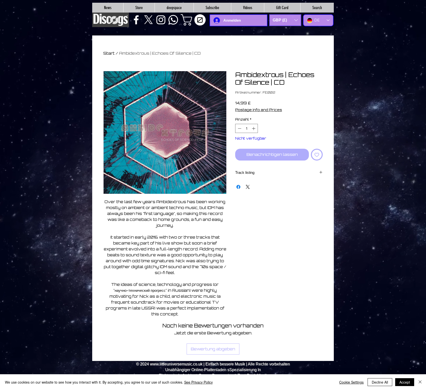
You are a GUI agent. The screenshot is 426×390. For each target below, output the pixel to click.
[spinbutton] (246, 128)
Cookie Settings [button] (351, 382)
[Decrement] (239, 128)
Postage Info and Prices (258, 110)
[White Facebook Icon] (136, 20)
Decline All (380, 382)
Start (109, 53)
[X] (148, 20)
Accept (404, 382)
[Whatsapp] (173, 20)
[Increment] (254, 128)
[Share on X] (248, 187)
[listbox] (285, 20)
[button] (194, 20)
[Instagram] (161, 20)
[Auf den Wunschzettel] (317, 155)
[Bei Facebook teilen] (238, 187)
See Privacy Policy (198, 382)
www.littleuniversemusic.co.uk (176, 364)
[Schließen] (420, 382)
